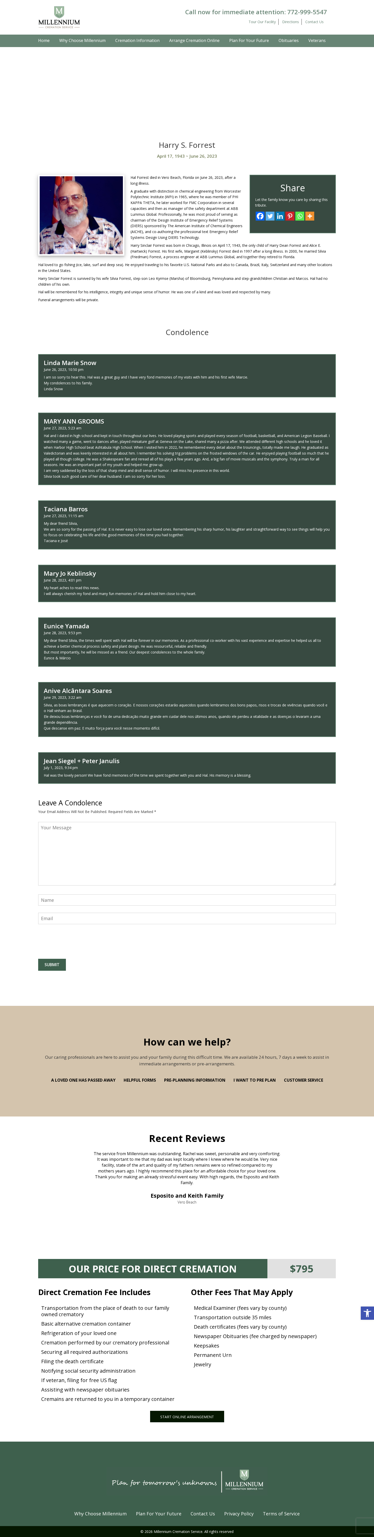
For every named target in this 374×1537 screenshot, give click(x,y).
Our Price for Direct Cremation (153, 1268)
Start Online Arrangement (187, 1416)
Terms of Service (281, 1514)
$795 (301, 1268)
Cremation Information (137, 40)
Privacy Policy (239, 1514)
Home (44, 40)
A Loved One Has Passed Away (83, 1080)
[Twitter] (270, 216)
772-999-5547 (307, 12)
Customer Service (303, 1080)
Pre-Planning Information (194, 1080)
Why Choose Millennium (82, 40)
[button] (367, 1313)
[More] (309, 216)
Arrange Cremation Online (194, 40)
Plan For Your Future (249, 40)
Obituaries (289, 40)
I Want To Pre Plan (255, 1080)
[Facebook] (260, 216)
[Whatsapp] (299, 216)
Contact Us (314, 21)
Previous (57, 1161)
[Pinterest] (289, 216)
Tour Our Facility (262, 21)
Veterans (317, 40)
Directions (290, 21)
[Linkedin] (280, 216)
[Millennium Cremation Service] (59, 16)
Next (316, 1161)
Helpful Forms (140, 1080)
